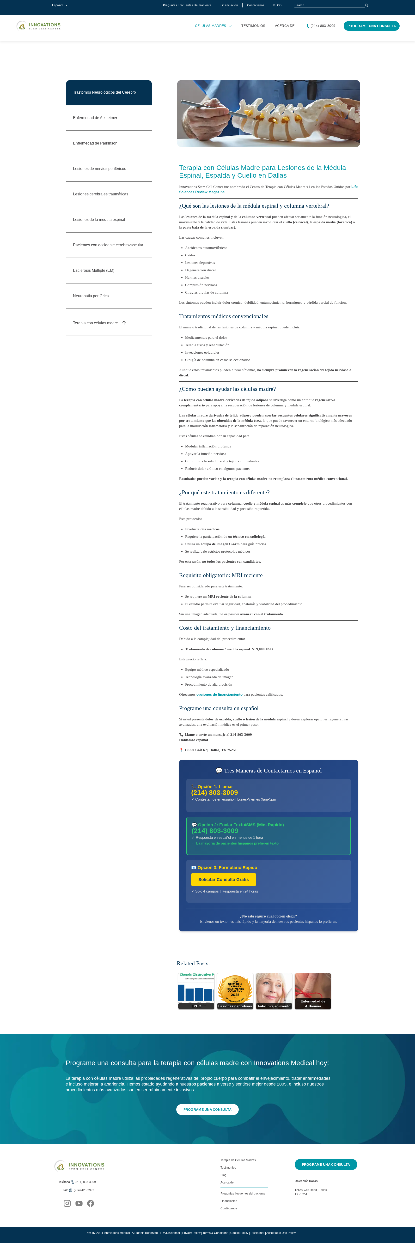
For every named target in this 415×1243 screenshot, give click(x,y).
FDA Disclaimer (170, 1233)
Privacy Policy (191, 1233)
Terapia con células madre (96, 323)
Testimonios (253, 26)
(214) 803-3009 (323, 26)
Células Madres (210, 26)
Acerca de (285, 26)
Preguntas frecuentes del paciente (187, 5)
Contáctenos (255, 5)
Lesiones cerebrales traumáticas (100, 194)
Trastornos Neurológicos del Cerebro (104, 92)
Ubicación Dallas (306, 1181)
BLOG (277, 5)
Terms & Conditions (215, 1233)
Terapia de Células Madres (238, 1160)
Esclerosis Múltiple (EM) (93, 270)
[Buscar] (366, 5)
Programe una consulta (372, 26)
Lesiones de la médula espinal (99, 219)
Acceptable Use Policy (281, 1233)
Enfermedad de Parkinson (95, 143)
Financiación (229, 5)
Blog (223, 1175)
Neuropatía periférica (91, 296)
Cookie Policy (239, 1233)
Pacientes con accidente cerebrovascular (108, 245)
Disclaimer (257, 1233)
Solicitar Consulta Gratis (223, 879)
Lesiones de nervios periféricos (99, 169)
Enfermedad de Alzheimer (95, 118)
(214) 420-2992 (84, 1190)
